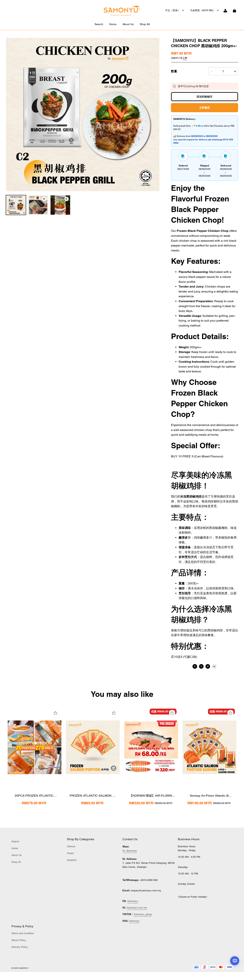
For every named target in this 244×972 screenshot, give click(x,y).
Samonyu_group (143, 914)
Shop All (145, 24)
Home (112, 24)
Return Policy (18, 940)
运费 (185, 58)
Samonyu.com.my (137, 907)
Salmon (71, 846)
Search (99, 24)
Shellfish (71, 860)
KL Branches (130, 850)
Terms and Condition (22, 933)
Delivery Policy (19, 947)
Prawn (70, 853)
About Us (128, 24)
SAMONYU (23, 968)
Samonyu (132, 901)
